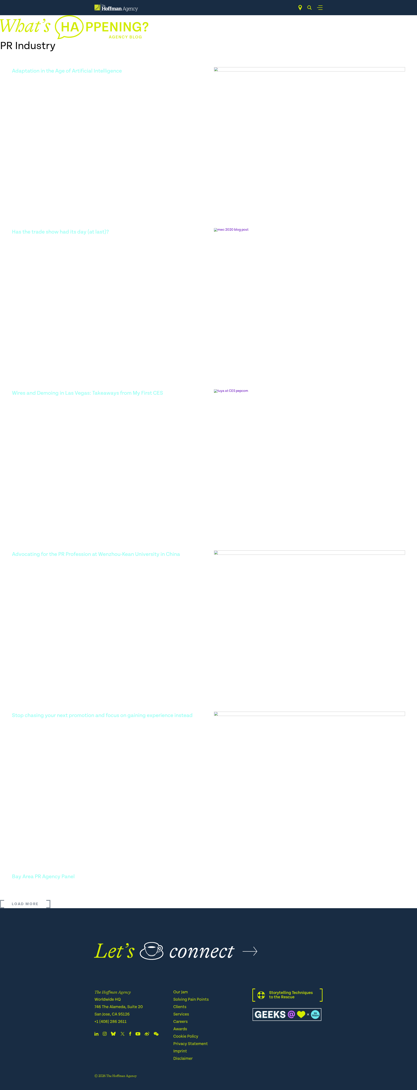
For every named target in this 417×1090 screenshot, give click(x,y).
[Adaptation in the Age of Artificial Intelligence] (309, 135)
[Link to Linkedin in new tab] (96, 1034)
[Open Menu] (320, 7)
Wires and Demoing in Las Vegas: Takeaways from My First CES (87, 393)
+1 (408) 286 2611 (110, 1021)
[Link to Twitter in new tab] (122, 1034)
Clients (179, 1007)
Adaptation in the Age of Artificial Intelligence (67, 71)
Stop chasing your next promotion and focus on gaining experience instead (102, 715)
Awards (180, 1029)
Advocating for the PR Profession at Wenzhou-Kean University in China (96, 554)
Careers (180, 1021)
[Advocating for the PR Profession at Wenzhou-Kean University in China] (309, 619)
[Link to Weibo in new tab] (147, 1034)
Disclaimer (183, 1058)
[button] (25, 904)
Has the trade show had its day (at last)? (60, 232)
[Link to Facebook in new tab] (130, 1034)
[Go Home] (116, 7)
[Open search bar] (309, 7)
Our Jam (180, 992)
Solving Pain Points (191, 999)
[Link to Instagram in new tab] (105, 1034)
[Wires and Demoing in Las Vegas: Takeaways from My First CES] (309, 458)
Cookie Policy (185, 1036)
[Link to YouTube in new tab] (138, 1034)
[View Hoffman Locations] (300, 7)
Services (181, 1014)
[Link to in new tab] (113, 1034)
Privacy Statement (190, 1044)
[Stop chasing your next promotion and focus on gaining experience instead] (309, 780)
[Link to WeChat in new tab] (156, 1034)
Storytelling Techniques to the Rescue (291, 995)
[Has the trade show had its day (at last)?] (309, 296)
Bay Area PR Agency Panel (43, 876)
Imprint (180, 1051)
